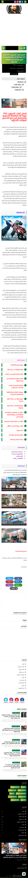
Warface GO (20, 82)
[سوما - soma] (14, 9)
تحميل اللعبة (18, 90)
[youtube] (18, 2)
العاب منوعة (12, 68)
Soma (24, 860)
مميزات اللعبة (18, 85)
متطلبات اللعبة (15, 87)
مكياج (23, 685)
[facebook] (22, 2)
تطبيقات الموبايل (20, 71)
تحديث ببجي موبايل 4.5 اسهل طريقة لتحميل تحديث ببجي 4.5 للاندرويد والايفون (15, 856)
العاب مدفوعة (21, 667)
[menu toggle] (25, 2)
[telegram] (20, 2)
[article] (14, 597)
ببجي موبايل (21, 672)
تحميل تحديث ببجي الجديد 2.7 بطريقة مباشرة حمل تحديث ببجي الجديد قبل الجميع (12, 766)
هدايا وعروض (21, 688)
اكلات (23, 664)
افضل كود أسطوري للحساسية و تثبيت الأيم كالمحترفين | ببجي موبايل (11, 742)
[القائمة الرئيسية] (3, 48)
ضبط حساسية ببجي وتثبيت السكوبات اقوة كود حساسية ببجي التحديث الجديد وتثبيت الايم (11, 716)
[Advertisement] (14, 30)
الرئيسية (21, 48)
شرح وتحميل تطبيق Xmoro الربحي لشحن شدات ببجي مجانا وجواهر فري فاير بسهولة (11, 730)
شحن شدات (21, 680)
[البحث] (2, 2)
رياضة (23, 677)
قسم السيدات (21, 683)
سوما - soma (8, 876)
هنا (16, 551)
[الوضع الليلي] (24, 874)
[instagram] (15, 2)
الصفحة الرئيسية (20, 68)
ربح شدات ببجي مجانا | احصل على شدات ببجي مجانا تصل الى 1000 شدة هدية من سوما (12, 754)
